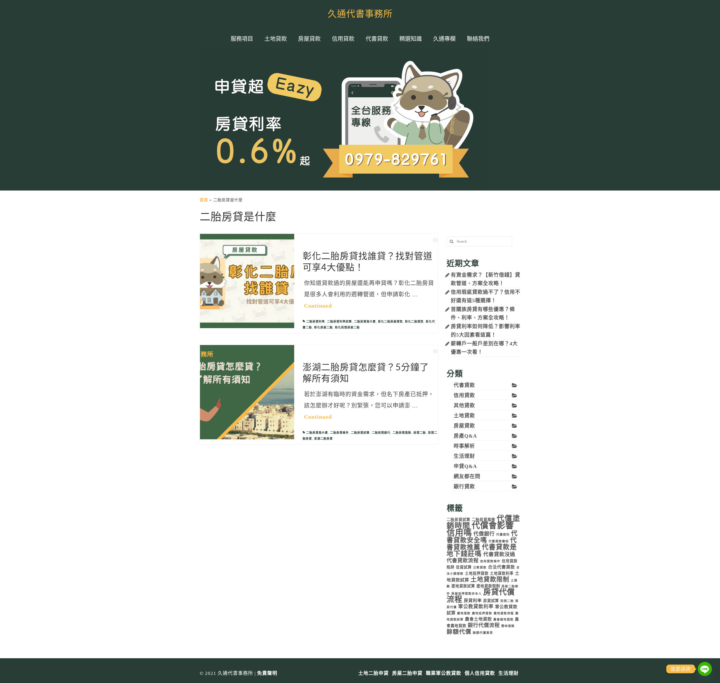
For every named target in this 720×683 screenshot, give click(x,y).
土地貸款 (464, 415)
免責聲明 (267, 673)
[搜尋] (451, 241)
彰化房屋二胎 (323, 327)
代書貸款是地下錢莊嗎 (482, 550)
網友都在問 (467, 476)
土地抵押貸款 (477, 573)
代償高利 (503, 534)
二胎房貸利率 (315, 321)
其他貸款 (464, 405)
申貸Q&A (465, 466)
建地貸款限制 (488, 586)
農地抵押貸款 (482, 613)
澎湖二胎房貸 (323, 438)
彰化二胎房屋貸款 (390, 321)
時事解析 (464, 446)
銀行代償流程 (484, 625)
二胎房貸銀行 (381, 432)
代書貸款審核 (499, 541)
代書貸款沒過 (499, 554)
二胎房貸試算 (360, 432)
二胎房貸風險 (402, 432)
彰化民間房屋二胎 (347, 327)
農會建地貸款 (503, 619)
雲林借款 (508, 626)
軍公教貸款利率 (476, 606)
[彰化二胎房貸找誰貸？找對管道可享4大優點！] (247, 281)
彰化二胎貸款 (414, 321)
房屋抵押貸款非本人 (466, 593)
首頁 (204, 200)
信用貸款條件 (490, 561)
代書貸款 (464, 385)
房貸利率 (473, 600)
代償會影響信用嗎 (480, 529)
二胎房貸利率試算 (339, 321)
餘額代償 (459, 632)
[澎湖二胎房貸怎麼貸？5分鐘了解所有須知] (247, 392)
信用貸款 (464, 395)
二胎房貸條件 (339, 432)
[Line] (705, 669)
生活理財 (464, 456)
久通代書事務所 (360, 14)
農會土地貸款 (478, 619)
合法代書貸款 (501, 567)
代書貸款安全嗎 (482, 537)
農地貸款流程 (504, 613)
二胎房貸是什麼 (365, 321)
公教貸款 (480, 567)
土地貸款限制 (490, 579)
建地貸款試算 (463, 586)
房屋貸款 (464, 426)
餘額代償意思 (483, 632)
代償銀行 (484, 534)
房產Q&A (465, 436)
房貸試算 (491, 601)
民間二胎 (507, 601)
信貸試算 (464, 567)
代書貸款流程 (463, 560)
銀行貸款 (464, 486)
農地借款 (464, 613)
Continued (318, 306)
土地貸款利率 (502, 573)
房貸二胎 (419, 432)
